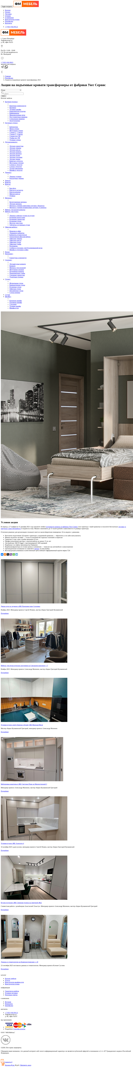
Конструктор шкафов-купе (14, 982)
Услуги (7, 980)
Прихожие (9, 254)
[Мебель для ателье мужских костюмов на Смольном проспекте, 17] (34, 662)
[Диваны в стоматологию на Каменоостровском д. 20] (34, 958)
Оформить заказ (25, 1065)
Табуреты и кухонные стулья (19, 225)
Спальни (8, 260)
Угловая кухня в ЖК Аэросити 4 (12, 843)
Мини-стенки (14, 129)
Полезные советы (11, 995)
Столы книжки (14, 292)
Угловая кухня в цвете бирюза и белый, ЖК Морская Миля (22, 725)
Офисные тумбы (15, 244)
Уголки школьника (16, 168)
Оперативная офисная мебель (19, 237)
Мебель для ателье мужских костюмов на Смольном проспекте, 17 (24, 666)
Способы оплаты (19, 1029)
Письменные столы (16, 291)
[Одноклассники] (5, 554)
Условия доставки (11, 993)
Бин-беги (12, 188)
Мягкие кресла (14, 194)
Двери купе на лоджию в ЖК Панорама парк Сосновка (20, 606)
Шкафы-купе (14, 308)
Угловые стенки (15, 140)
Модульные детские (16, 163)
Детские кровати (15, 152)
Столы (8, 279)
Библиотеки (13, 127)
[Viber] (11, 554)
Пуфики (12, 196)
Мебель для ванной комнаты (15, 210)
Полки (7, 252)
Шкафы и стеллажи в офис (18, 250)
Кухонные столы (15, 221)
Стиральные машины (17, 119)
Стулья (7, 295)
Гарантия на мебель (12, 991)
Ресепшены (13, 246)
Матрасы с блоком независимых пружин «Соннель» (28, 207)
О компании (9, 18)
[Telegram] (16, 554)
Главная (8, 76)
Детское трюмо (14, 159)
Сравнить (8, 1062)
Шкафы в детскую (15, 170)
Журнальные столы (16, 283)
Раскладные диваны (16, 178)
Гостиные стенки (11, 123)
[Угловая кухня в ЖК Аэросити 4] (34, 840)
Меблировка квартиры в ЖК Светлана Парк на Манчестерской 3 (24, 784)
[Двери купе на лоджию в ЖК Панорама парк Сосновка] (34, 603)
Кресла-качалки (15, 192)
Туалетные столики (16, 277)
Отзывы (8, 16)
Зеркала (7, 180)
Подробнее (5, 613)
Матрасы (8, 198)
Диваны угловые (15, 176)
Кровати (12, 266)
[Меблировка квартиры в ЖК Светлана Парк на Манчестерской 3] (32, 781)
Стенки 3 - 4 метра (16, 134)
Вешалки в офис (15, 231)
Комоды (8, 182)
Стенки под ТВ (14, 136)
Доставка (8, 14)
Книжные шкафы (15, 301)
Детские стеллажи (15, 157)
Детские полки (14, 155)
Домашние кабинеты (16, 233)
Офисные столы (15, 242)
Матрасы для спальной (17, 268)
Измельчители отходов (17, 111)
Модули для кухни (16, 223)
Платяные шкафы (15, 302)
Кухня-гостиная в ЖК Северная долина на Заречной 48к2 (21, 903)
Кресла (8, 184)
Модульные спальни (16, 269)
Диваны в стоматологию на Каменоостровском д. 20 (19, 962)
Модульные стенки (16, 130)
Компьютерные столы (17, 285)
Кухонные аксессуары (17, 217)
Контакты (8, 23)
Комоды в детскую (16, 161)
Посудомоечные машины (18, 117)
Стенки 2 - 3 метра (16, 132)
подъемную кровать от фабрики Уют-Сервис (62, 527)
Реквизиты (9, 1004)
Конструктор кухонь (12, 19)
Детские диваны (15, 148)
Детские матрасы (15, 153)
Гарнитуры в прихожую (17, 258)
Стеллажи (13, 304)
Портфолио (9, 21)
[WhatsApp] (13, 554)
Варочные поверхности (17, 106)
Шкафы (8, 296)
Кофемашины (14, 113)
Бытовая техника (11, 102)
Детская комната (11, 142)
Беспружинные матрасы (18, 202)
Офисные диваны (15, 238)
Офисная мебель (11, 227)
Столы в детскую (15, 166)
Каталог (8, 10)
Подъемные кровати (16, 271)
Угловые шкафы (15, 306)
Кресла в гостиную (16, 190)
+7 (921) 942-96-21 (11, 27)
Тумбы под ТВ (14, 138)
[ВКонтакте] (2, 554)
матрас (36, 549)
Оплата (7, 12)
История (8, 1002)
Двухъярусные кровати (17, 264)
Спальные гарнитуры (17, 275)
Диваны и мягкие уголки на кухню (21, 215)
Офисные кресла (15, 240)
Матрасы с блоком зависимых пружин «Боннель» (27, 206)
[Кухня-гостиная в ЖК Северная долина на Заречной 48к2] (34, 899)
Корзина (8, 1065)
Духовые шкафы (15, 109)
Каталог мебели (10, 978)
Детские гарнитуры (16, 146)
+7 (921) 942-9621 (7, 62)
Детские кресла (14, 150)
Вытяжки (12, 107)
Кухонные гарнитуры (17, 219)
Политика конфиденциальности (12, 1056)
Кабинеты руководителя (18, 235)
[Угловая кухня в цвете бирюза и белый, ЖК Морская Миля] (34, 721)
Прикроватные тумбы (17, 273)
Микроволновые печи (17, 115)
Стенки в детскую (15, 165)
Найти (3, 96)
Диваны (8, 172)
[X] (8, 554)
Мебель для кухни (12, 211)
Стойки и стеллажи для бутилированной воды (25, 248)
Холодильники (14, 121)
